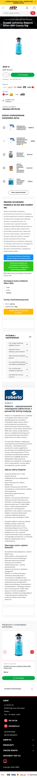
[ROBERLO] (14, 395)
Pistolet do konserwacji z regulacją (21, 127)
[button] (27, 7)
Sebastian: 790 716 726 (11, 109)
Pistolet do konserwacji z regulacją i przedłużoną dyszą (22, 141)
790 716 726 (13, 720)
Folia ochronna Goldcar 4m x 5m (20, 181)
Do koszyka (24, 75)
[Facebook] (5, 761)
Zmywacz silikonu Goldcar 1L (20, 154)
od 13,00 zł (8, 101)
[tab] (18, 688)
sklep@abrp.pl (14, 726)
